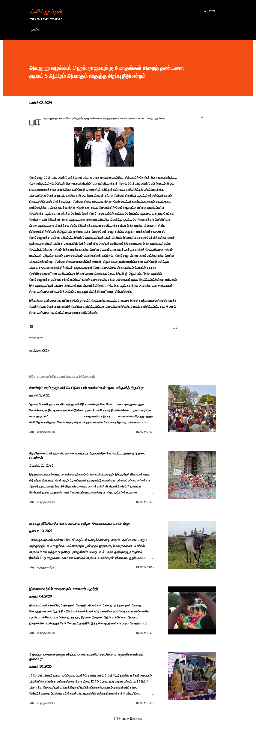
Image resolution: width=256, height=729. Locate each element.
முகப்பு (35, 30)
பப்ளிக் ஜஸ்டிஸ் (45, 11)
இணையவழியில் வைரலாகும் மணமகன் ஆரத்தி (63, 588)
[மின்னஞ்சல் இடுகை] (31, 328)
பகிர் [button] (201, 117)
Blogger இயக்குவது (130, 718)
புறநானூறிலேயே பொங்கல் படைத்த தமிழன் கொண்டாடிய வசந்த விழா (79, 523)
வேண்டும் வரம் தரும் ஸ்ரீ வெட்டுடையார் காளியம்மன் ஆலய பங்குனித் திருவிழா (86, 387)
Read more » (145, 431)
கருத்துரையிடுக (39, 350)
